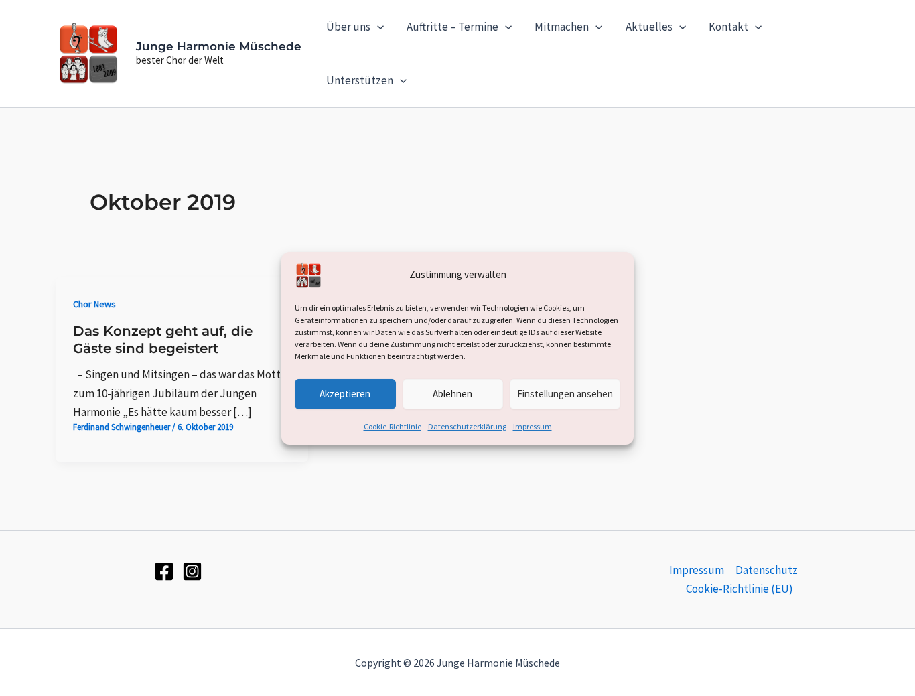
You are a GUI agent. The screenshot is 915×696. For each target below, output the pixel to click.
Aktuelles (649, 26)
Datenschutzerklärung (467, 426)
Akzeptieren (345, 393)
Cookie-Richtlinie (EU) (739, 588)
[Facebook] (164, 571)
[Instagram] (192, 571)
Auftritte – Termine (452, 26)
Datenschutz (766, 570)
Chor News (94, 304)
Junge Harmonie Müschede (218, 46)
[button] (377, 27)
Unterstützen (359, 80)
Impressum (532, 426)
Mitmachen (562, 26)
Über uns (348, 26)
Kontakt (728, 26)
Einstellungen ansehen (565, 393)
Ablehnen (452, 393)
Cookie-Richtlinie (392, 426)
